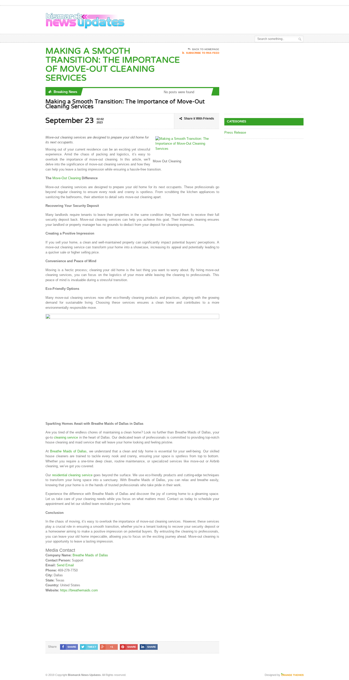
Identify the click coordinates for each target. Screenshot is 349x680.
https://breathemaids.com (79, 590)
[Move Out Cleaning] (132, 316)
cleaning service (66, 437)
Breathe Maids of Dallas (68, 451)
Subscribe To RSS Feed (202, 52)
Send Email (65, 565)
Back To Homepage (205, 49)
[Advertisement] (244, 18)
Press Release (235, 132)
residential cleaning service (72, 475)
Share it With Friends (199, 118)
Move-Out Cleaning (66, 178)
